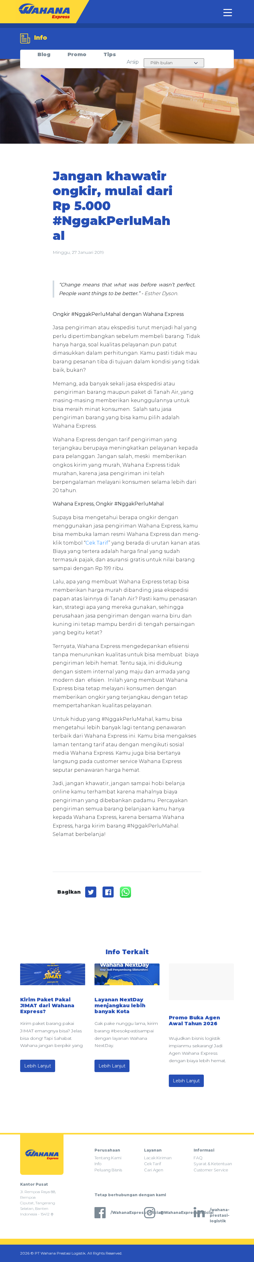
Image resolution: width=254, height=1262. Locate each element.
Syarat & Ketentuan (213, 1163)
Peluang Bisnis (108, 1170)
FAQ (198, 1158)
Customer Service (211, 1170)
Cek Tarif (96, 543)
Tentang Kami (107, 1158)
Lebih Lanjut (37, 1066)
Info (98, 1163)
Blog (43, 54)
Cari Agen (153, 1170)
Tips (109, 54)
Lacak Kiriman (158, 1158)
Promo (77, 54)
